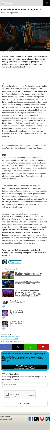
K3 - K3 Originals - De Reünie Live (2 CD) (16, 312)
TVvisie (48, 418)
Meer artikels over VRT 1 (9, 339)
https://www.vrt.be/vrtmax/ (10, 336)
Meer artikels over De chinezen (11, 341)
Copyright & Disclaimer (13, 418)
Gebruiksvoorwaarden (6, 419)
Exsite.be (3, 418)
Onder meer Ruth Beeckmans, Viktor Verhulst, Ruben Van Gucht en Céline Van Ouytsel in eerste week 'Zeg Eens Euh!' (28, 293)
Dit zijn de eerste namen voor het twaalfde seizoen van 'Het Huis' (28, 274)
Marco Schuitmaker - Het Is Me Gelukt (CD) (17, 323)
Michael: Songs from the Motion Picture (17, 301)
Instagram (42, 418)
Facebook (30, 418)
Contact (7, 416)
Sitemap (2, 416)
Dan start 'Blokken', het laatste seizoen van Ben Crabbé (27, 282)
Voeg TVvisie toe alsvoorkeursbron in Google (25, 367)
